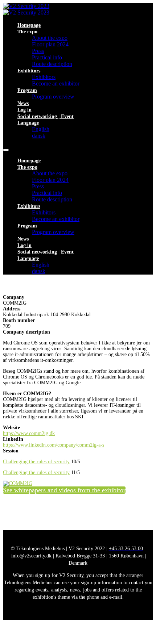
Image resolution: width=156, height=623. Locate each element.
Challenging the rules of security (36, 461)
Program (27, 90)
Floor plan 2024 (50, 44)
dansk (38, 136)
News (23, 103)
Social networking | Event (45, 116)
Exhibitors (28, 71)
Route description (52, 64)
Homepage (29, 25)
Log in (24, 110)
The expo (27, 31)
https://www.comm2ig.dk (29, 433)
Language (28, 123)
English (40, 129)
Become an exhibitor (55, 83)
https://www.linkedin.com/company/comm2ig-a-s (53, 445)
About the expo (49, 38)
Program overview (53, 96)
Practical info (47, 57)
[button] (64, 490)
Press (38, 51)
